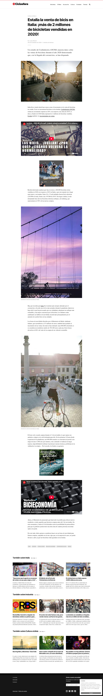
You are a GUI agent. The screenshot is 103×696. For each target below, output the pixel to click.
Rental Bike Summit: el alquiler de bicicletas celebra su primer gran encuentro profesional (24, 616)
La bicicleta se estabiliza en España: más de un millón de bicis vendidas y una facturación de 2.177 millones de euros (78, 617)
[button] (52, 4)
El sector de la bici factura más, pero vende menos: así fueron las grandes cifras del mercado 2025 (51, 616)
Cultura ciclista (32, 16)
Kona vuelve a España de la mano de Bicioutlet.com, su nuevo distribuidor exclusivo (51, 653)
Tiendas (85, 4)
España (30, 116)
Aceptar (91, 693)
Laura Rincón (33, 40)
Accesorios (66, 4)
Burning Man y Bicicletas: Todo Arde (24, 651)
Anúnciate (15, 679)
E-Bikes (59, 4)
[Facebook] (72, 691)
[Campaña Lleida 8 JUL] (51, 462)
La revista (15, 677)
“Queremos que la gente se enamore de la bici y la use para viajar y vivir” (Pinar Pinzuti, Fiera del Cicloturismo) (25, 581)
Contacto (15, 682)
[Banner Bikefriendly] (51, 173)
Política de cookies (22, 691)
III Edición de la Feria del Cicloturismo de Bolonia (47, 579)
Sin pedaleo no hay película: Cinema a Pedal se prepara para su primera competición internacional (78, 653)
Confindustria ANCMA (68, 109)
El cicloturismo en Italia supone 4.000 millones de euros (76, 579)
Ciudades (78, 4)
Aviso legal (15, 691)
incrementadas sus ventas (47, 116)
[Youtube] (67, 691)
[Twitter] (75, 691)
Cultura (73, 4)
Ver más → (34, 558)
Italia (42, 306)
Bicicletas (52, 4)
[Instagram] (69, 691)
